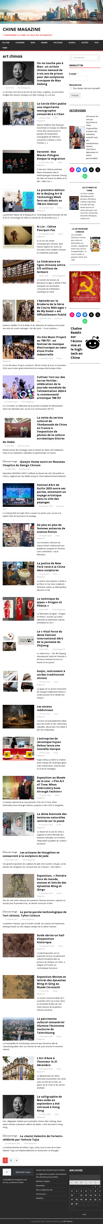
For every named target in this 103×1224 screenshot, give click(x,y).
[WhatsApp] (84, 176)
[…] (46, 143)
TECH (96, 42)
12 (81, 1195)
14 (90, 1195)
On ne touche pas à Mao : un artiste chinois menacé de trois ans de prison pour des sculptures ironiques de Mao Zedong (50, 73)
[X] (97, 169)
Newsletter (75, 85)
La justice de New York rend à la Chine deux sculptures (51, 566)
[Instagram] (72, 169)
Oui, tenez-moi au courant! (86, 88)
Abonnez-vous (23, 1172)
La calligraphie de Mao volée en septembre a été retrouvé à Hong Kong (49, 1103)
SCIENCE (72, 42)
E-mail (73, 74)
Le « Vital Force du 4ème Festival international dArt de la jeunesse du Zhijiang (50, 638)
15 (95, 1195)
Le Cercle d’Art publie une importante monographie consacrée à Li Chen (51, 109)
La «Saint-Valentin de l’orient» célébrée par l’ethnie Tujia (33, 1137)
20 (86, 1199)
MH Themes (67, 1221)
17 (72, 1199)
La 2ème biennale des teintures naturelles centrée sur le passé (52, 817)
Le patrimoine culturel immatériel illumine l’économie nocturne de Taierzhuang (50, 1025)
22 (95, 1199)
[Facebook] (78, 169)
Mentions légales (43, 1181)
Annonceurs (41, 1194)
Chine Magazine (24, 88)
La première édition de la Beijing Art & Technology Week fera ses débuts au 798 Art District (51, 197)
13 (86, 1195)
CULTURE (6, 42)
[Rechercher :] (85, 57)
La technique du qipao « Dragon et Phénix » (49, 602)
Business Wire (23, 446)
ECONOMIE (20, 42)
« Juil (84, 1214)
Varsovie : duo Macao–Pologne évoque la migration (51, 155)
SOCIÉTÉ (84, 42)
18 (76, 1199)
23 (100, 1199)
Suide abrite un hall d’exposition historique (50, 938)
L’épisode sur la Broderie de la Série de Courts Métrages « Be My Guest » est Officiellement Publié (52, 307)
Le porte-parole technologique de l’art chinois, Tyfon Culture (35, 913)
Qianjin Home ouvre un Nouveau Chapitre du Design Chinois (34, 463)
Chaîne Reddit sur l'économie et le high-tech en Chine (77, 343)
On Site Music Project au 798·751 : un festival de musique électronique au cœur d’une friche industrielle (52, 345)
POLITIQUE (58, 42)
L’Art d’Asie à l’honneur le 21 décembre (47, 1061)
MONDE (44, 42)
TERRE (4, 48)
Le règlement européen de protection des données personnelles (51, 1175)
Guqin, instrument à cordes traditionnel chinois (51, 674)
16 (100, 1195)
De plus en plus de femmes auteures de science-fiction (51, 528)
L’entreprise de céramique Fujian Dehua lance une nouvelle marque (49, 744)
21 (90, 1199)
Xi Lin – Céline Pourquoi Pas (46, 228)
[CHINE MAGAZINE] (51, 22)
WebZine (39, 1198)
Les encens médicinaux (45, 708)
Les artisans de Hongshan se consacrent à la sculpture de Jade (31, 854)
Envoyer (74, 95)
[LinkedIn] (84, 169)
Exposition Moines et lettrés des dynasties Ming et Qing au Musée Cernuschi (51, 982)
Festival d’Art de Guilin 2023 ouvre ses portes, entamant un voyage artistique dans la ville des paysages (51, 493)
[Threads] (91, 169)
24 (72, 1203)
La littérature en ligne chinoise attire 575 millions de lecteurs (51, 267)
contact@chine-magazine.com (15, 1179)
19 (81, 1199)
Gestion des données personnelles (50, 1170)
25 (76, 1203)
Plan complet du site (44, 1190)
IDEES (33, 42)
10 (72, 1195)
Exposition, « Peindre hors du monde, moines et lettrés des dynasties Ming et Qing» (51, 882)
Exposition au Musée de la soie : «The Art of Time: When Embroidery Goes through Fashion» (51, 784)
